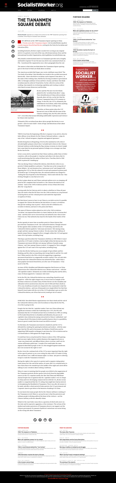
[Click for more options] (13, 57)
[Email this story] (13, 52)
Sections (30, 10)
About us (53, 10)
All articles (42, 10)
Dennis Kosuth (23, 16)
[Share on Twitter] (13, 43)
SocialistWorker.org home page (58, 478)
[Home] (47, 4)
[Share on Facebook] (13, 47)
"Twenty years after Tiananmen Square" (35, 43)
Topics (19, 10)
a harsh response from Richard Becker (30, 45)
